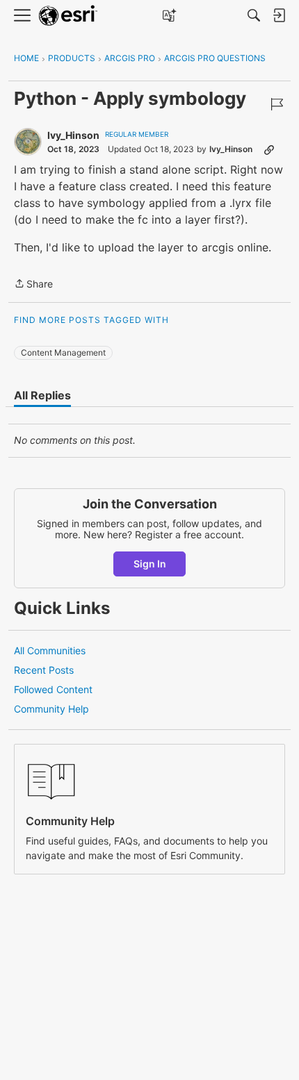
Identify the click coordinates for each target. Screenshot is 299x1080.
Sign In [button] (150, 564)
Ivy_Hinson (73, 135)
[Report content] (276, 104)
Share (33, 285)
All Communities (50, 650)
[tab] (42, 395)
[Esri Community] (68, 15)
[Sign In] (278, 15)
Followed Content (53, 689)
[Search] (253, 15)
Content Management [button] (63, 352)
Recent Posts (44, 670)
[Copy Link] (269, 149)
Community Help (51, 709)
